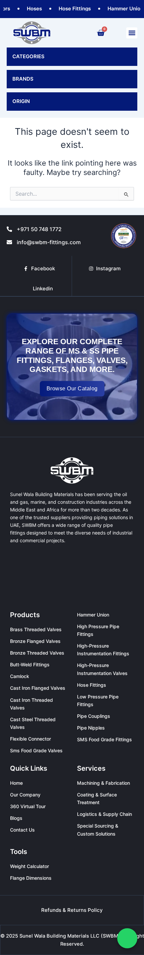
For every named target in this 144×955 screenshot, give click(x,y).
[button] (131, 32)
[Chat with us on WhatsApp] (127, 938)
